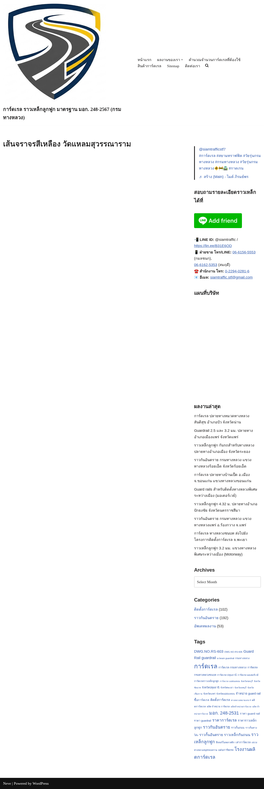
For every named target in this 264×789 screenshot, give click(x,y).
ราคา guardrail (202, 720)
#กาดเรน (236, 168)
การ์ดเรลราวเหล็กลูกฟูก (206, 681)
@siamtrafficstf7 (212, 149)
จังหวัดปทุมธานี (210, 687)
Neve (7, 783)
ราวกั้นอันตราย (211, 735)
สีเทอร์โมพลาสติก (225, 742)
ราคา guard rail (250, 713)
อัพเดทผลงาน (205, 626)
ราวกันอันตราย (206, 618)
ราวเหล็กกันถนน (237, 735)
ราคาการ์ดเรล (224, 720)
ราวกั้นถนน (237, 727)
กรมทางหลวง (242, 658)
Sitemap (173, 66)
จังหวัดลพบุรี (240, 687)
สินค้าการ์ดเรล (149, 66)
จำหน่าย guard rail (248, 693)
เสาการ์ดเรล (243, 742)
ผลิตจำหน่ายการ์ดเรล (241, 706)
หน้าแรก (144, 60)
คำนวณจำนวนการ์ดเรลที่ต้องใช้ (214, 60)
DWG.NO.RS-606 (233, 652)
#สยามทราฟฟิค (229, 156)
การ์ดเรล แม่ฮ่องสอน (230, 681)
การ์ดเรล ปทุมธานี (227, 675)
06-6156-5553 (244, 252)
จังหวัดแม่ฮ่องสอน (225, 693)
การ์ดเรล (205, 666)
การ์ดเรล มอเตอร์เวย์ (248, 675)
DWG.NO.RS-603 (208, 651)
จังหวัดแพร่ (209, 693)
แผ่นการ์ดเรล (225, 749)
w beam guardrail (225, 658)
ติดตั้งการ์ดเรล (206, 609)
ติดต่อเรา (192, 66)
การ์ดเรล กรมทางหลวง (232, 667)
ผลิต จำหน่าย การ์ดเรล (218, 706)
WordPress (41, 783)
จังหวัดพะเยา (226, 687)
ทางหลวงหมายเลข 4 (241, 700)
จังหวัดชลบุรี (247, 681)
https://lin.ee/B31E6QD (213, 246)
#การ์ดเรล (207, 156)
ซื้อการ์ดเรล (201, 700)
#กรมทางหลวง (227, 162)
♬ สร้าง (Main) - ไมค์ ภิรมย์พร (224, 177)
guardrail (209, 658)
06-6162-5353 (205, 265)
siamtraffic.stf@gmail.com (231, 277)
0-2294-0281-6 (237, 271)
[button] (182, 60)
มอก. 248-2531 (224, 713)
